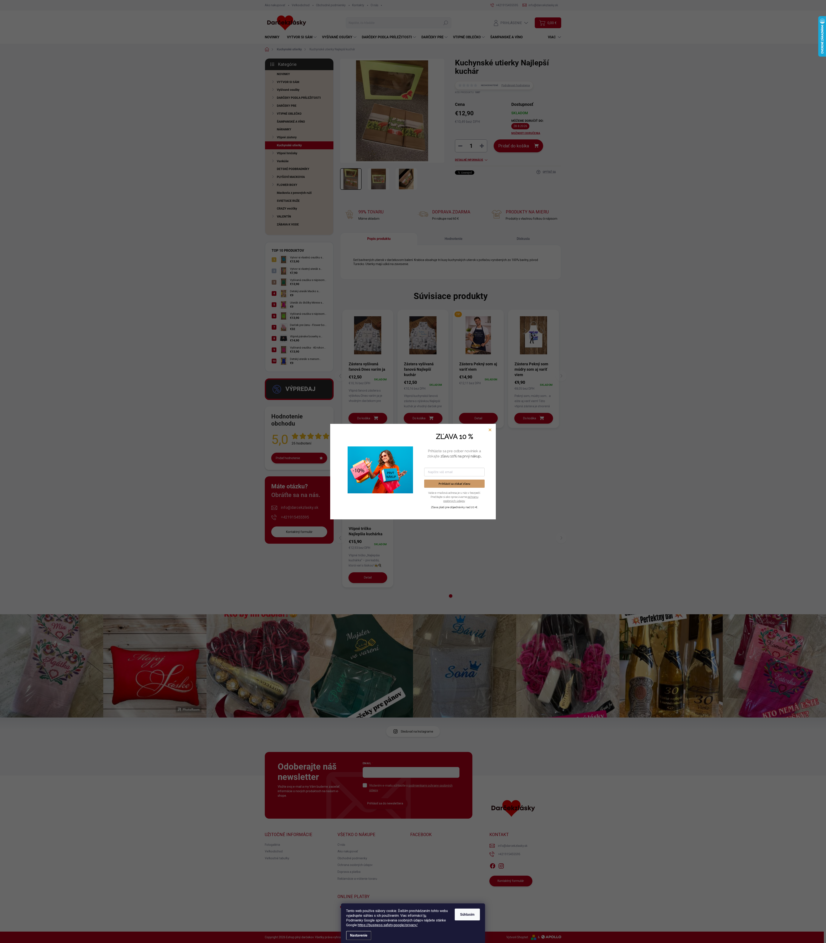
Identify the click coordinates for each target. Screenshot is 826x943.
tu (424, 916)
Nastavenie (358, 935)
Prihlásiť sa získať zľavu (454, 484)
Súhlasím (467, 914)
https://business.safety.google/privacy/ (388, 925)
